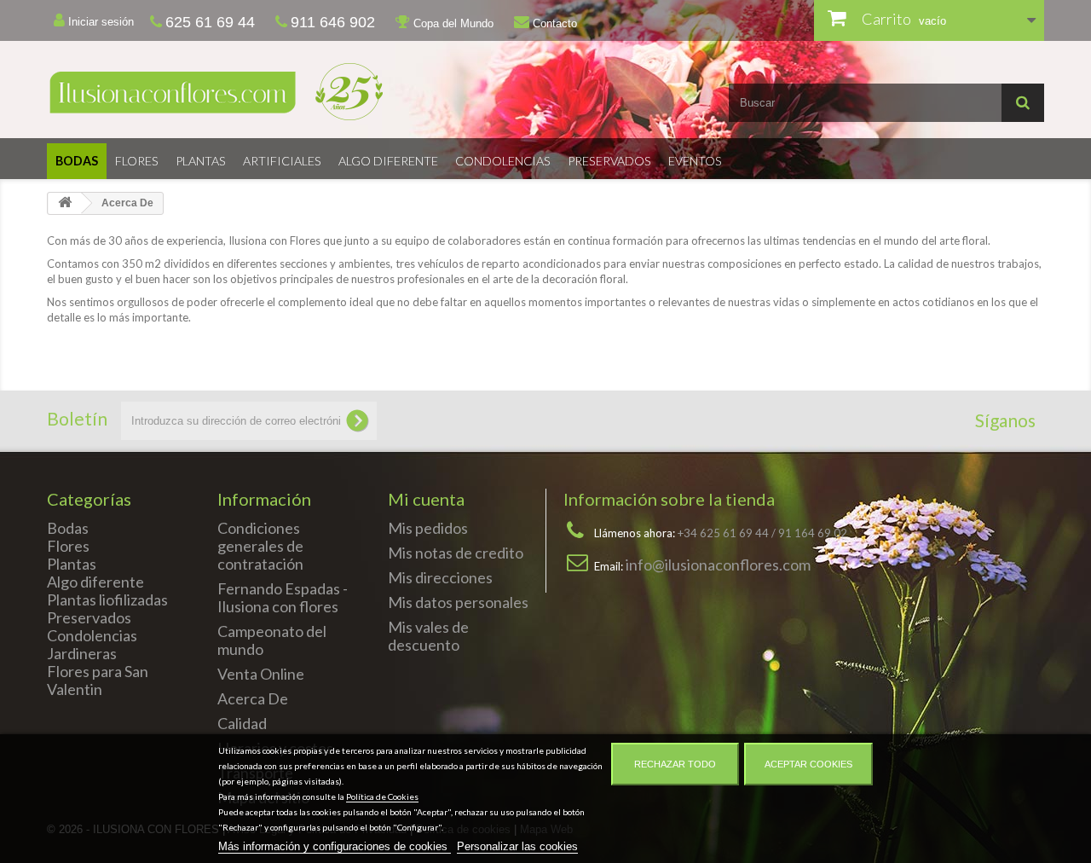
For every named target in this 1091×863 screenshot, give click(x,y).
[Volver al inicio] (65, 203)
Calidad (242, 723)
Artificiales (282, 160)
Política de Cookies (382, 796)
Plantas (201, 160)
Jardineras (82, 653)
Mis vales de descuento (428, 635)
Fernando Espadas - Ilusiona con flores (282, 597)
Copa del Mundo (452, 23)
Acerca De (252, 698)
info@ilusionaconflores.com (718, 564)
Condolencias (503, 160)
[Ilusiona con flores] (290, 91)
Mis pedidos (428, 527)
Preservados (609, 160)
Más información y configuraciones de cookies (334, 846)
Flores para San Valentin (97, 680)
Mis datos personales (458, 602)
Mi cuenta (426, 499)
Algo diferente (388, 160)
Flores (137, 160)
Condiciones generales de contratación (260, 545)
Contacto (553, 23)
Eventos (695, 160)
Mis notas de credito (455, 552)
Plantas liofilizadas (107, 599)
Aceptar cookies (808, 764)
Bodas (76, 160)
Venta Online (260, 673)
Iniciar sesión (99, 21)
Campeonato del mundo (271, 640)
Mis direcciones (440, 577)
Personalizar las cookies (517, 846)
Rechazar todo (675, 764)
